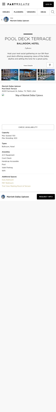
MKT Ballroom (7, 183)
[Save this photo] (16, 71)
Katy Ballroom (8, 180)
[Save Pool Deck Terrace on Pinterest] (49, 65)
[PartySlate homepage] (18, 4)
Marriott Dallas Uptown (19, 21)
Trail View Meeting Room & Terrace (16, 186)
